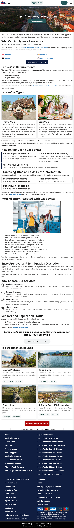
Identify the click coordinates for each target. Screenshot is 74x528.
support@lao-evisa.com (22, 327)
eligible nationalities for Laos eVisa (34, 47)
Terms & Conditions (42, 524)
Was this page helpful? (28, 429)
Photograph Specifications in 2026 (18, 470)
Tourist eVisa (10, 442)
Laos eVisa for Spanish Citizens (49, 449)
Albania (8, 54)
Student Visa (10, 486)
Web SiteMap (42, 505)
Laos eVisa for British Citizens (49, 460)
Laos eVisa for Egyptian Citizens (50, 456)
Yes (38, 429)
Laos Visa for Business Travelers (50, 474)
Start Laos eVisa (37, 21)
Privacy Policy (27, 524)
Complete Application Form (48, 497)
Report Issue (50, 429)
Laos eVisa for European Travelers (51, 445)
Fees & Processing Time (14, 460)
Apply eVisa (37, 3)
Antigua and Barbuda (48, 58)
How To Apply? (11, 453)
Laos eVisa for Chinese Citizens (49, 467)
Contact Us (41, 479)
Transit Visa (9, 493)
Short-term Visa (11, 483)
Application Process (13, 456)
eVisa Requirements (13, 463)
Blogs (39, 483)
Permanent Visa (11, 504)
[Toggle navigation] (71, 2)
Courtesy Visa (10, 497)
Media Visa (9, 508)
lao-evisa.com (30, 526)
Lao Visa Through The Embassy (17, 479)
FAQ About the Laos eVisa (47, 490)
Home (7, 434)
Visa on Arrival (10, 512)
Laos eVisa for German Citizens (49, 463)
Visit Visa (8, 445)
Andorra (43, 54)
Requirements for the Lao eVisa (45, 86)
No (42, 429)
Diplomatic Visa (11, 501)
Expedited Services (45, 434)
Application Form (12, 438)
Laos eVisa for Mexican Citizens (50, 442)
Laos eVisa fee (15, 194)
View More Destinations (36, 423)
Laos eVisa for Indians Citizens (49, 453)
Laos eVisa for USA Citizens (48, 438)
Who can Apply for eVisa (14, 467)
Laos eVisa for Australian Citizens (50, 470)
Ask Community (43, 501)
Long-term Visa (11, 490)
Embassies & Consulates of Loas (17, 519)
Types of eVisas (11, 449)
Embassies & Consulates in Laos (17, 515)
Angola (7, 58)
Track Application (44, 494)
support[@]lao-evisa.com (51, 486)
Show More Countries (35, 62)
